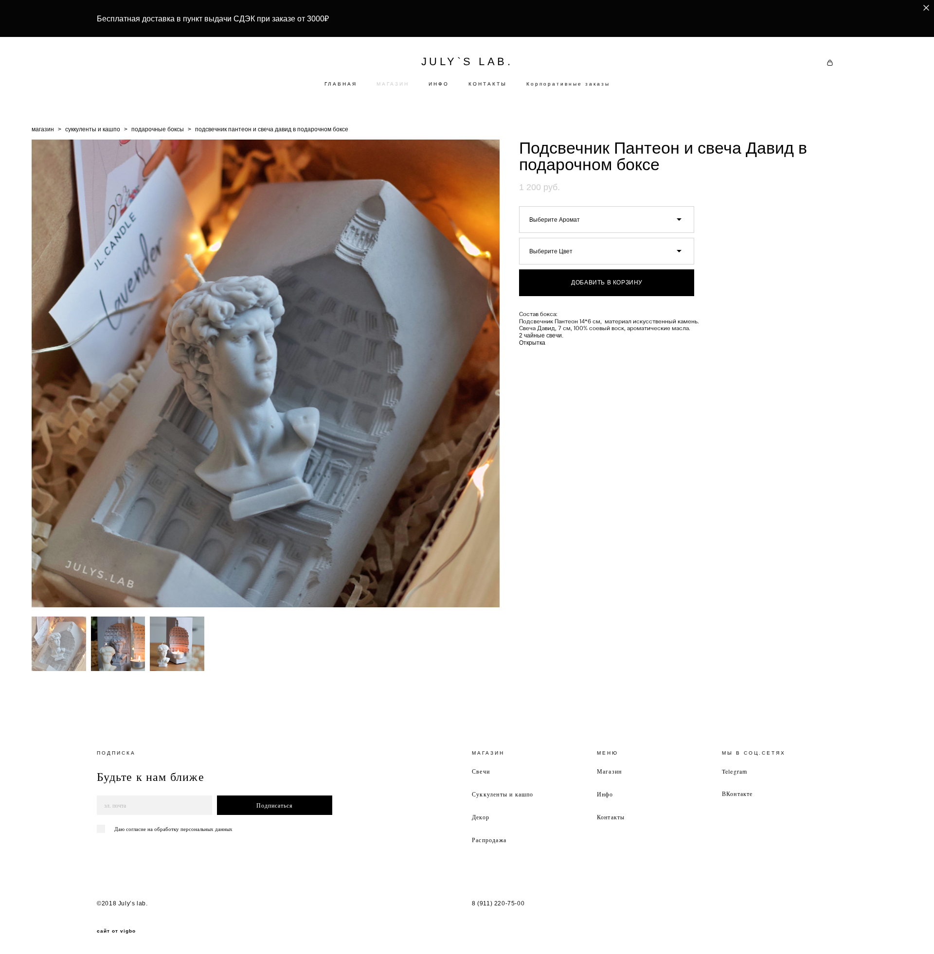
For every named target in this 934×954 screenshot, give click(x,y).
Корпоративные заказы (568, 84)
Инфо (605, 794)
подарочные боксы (157, 129)
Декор (480, 817)
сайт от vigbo (116, 931)
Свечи (481, 771)
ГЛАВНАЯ (340, 84)
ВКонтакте (737, 793)
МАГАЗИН (393, 84)
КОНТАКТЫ (487, 84)
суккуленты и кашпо (92, 129)
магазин (43, 129)
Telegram (735, 771)
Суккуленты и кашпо (503, 794)
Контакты (611, 817)
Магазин (609, 771)
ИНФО (439, 84)
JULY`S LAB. (467, 61)
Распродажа (489, 840)
